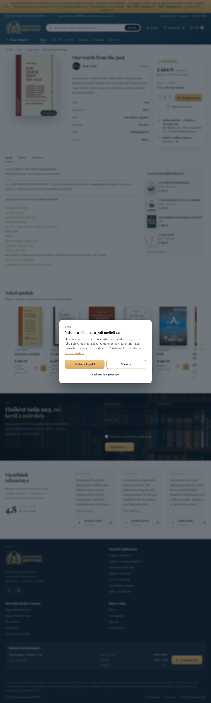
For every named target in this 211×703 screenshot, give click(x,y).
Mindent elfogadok (85, 364)
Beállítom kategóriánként (105, 374)
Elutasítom (126, 364)
